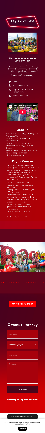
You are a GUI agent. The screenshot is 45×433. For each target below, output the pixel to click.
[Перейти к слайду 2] (3, 282)
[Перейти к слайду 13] (24, 282)
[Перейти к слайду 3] (5, 282)
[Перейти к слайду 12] (22, 282)
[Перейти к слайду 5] (9, 282)
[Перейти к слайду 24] (22, 285)
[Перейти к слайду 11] (20, 282)
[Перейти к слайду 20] (37, 282)
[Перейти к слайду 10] (18, 282)
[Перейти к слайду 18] (33, 282)
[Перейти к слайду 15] (28, 282)
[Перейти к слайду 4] (7, 282)
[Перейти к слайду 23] (43, 282)
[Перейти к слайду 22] (41, 282)
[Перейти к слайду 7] (13, 282)
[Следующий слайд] (43, 257)
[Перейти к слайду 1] (1, 282)
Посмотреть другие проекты (22, 399)
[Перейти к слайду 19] (35, 282)
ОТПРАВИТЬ (22, 389)
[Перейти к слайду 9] (16, 282)
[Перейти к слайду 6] (11, 282)
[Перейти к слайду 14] (26, 282)
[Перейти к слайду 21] (39, 282)
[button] (22, 304)
